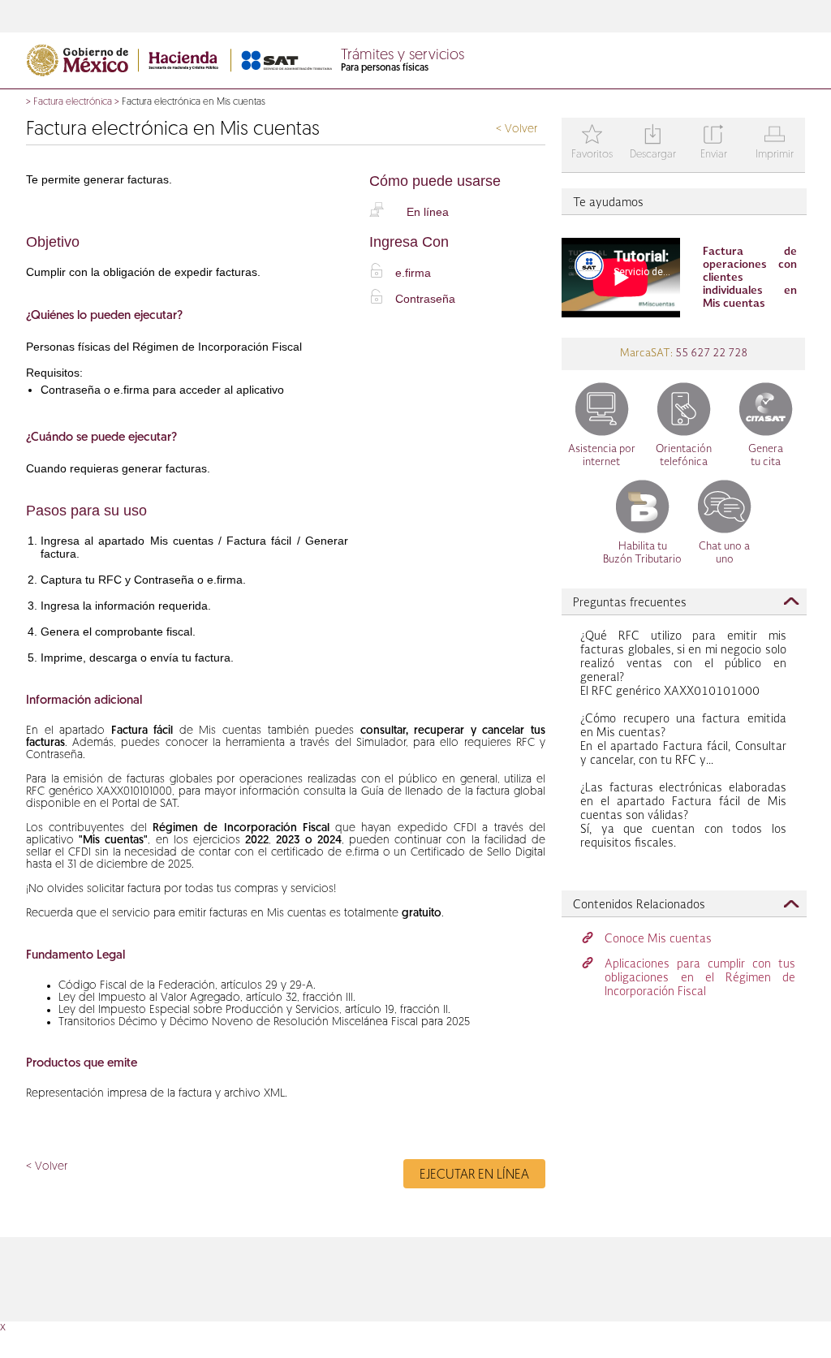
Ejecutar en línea (474, 1175)
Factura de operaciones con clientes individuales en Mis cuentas (750, 278)
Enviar (713, 143)
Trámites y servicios (402, 56)
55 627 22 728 (710, 353)
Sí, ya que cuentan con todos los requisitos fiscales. (683, 815)
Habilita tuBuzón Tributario (642, 553)
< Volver (516, 129)
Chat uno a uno (724, 553)
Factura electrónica (72, 102)
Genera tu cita (765, 456)
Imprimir (775, 143)
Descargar (653, 143)
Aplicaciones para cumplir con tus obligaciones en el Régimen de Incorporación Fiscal (700, 978)
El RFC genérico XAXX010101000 (683, 664)
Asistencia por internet (601, 456)
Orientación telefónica (684, 456)
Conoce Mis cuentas (658, 939)
